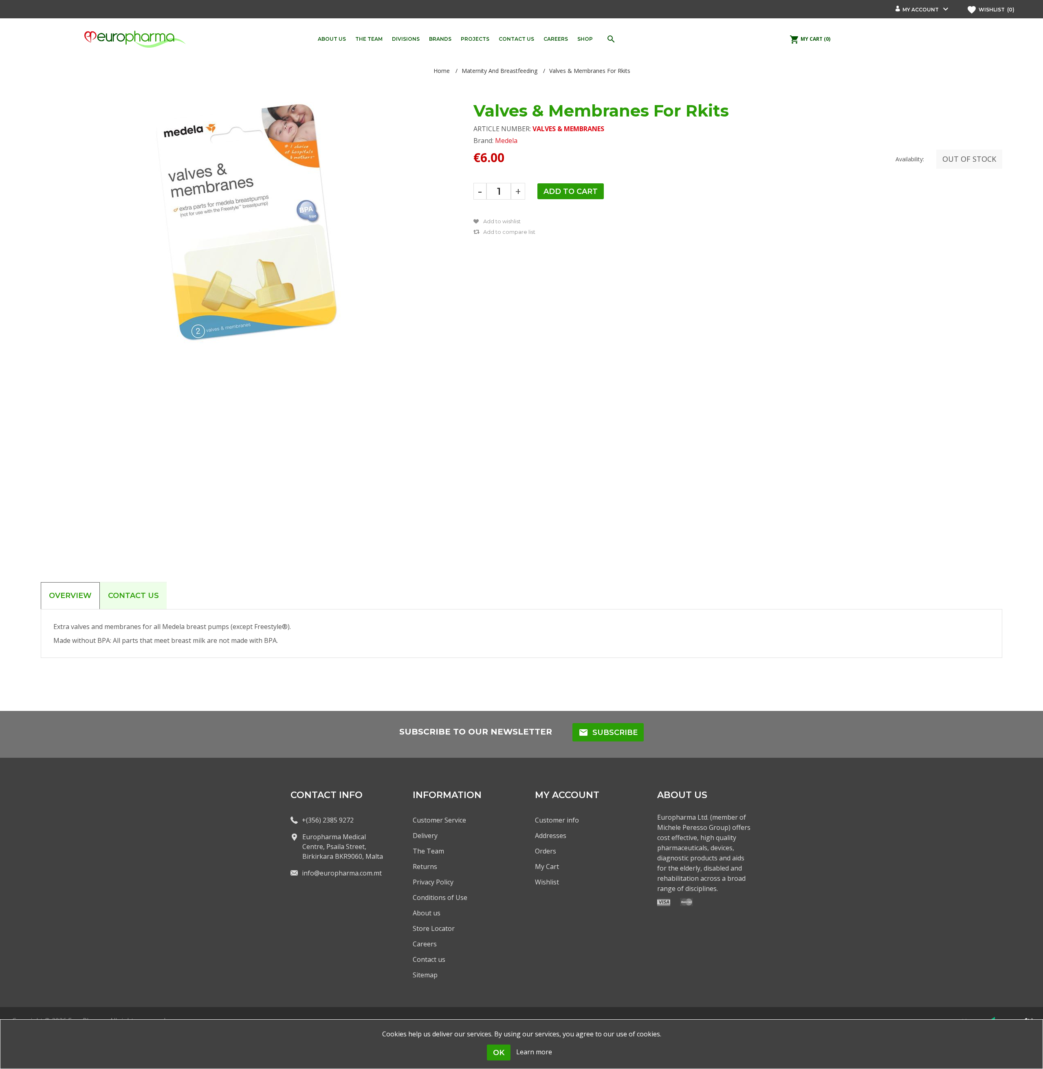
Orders (545, 851)
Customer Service (439, 820)
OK (498, 1052)
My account (920, 10)
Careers (425, 943)
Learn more (534, 1051)
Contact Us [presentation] (133, 595)
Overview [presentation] (70, 595)
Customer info (557, 820)
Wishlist (547, 882)
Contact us (429, 959)
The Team (428, 851)
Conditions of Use (440, 897)
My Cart (547, 866)
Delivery (425, 835)
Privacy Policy (433, 882)
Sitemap (425, 974)
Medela (506, 140)
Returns (425, 866)
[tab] (70, 595)
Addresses (550, 835)
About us (426, 912)
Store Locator (434, 928)
